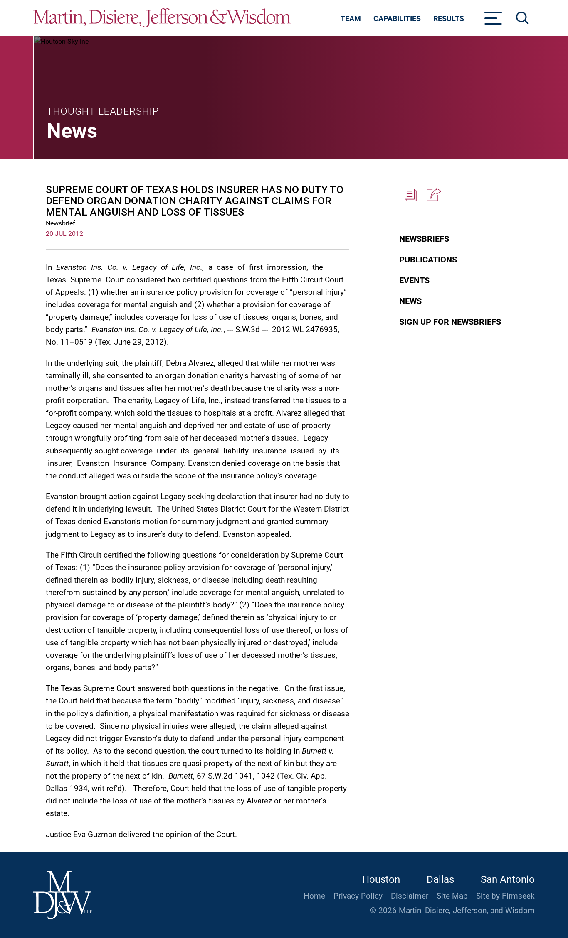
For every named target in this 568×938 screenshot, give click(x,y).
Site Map (452, 896)
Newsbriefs (424, 239)
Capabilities (397, 18)
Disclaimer (409, 896)
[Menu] (493, 21)
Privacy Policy (358, 896)
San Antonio (508, 879)
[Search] (522, 18)
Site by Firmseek (505, 896)
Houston (381, 879)
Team (351, 18)
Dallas (440, 879)
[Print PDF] (410, 195)
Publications (428, 260)
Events (414, 280)
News (410, 301)
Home (314, 896)
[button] (433, 195)
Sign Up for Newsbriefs (450, 322)
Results (448, 18)
